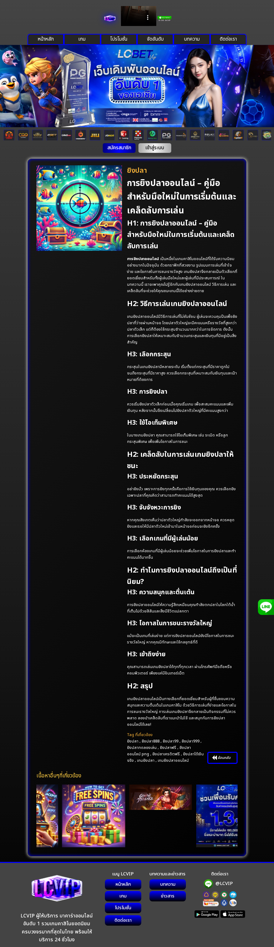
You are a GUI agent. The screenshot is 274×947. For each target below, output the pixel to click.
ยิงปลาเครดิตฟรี (166, 754)
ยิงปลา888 (150, 741)
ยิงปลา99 (170, 741)
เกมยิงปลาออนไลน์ (173, 760)
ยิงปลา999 (190, 741)
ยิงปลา (132, 741)
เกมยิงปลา (145, 760)
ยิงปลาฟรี (168, 748)
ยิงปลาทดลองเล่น (142, 748)
